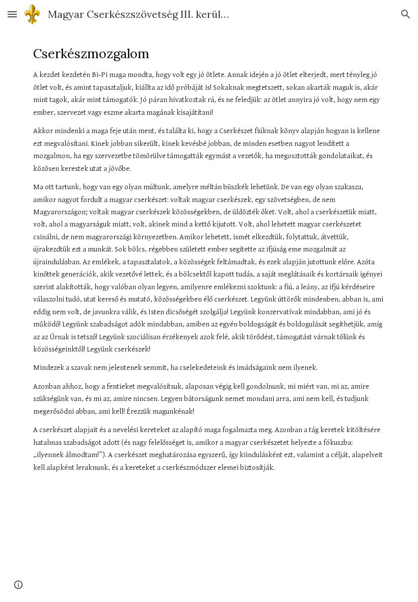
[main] (209, 259)
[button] (12, 14)
